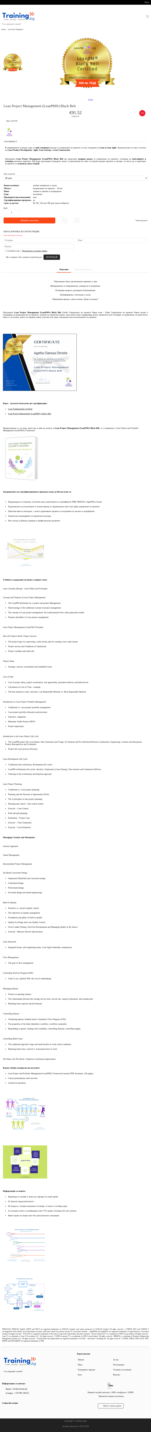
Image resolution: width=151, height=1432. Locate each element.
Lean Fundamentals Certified (20, 409)
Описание (63, 269)
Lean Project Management (15, 29)
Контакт (116, 1375)
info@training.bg (20, 1389)
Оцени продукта (141, 220)
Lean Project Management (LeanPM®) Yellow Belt (29, 414)
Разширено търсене (86, 1370)
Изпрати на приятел (77, 220)
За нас (116, 1360)
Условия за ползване (122, 1370)
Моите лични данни (112, 1406)
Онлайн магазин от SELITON (75, 1426)
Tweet (90, 100)
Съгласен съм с (27, 251)
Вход (147, 2)
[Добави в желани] (65, 220)
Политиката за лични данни (34, 251)
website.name (81, 1421)
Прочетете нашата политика (111, 1396)
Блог (80, 1375)
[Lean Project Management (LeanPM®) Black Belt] (87, 93)
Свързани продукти (83, 269)
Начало (3, 29)
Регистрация (118, 1365)
